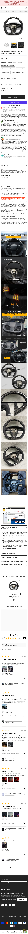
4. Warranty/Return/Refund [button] (12, 559)
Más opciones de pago (14, 103)
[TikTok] (6, 903)
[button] (23, 36)
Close (26, 1)
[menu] (1, 6)
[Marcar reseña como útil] (24, 676)
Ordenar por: (13, 651)
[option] (14, 24)
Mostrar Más (21, 700)
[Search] (5, 6)
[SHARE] (26, 95)
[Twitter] (13, 903)
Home (2, 9)
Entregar (22, 897)
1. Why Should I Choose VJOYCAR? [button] (9, 526)
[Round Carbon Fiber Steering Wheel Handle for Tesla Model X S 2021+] (14, 583)
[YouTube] (10, 903)
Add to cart (12, 95)
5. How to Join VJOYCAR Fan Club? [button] (11, 563)
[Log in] (22, 6)
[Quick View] (19, 579)
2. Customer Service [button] (8, 552)
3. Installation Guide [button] (9, 555)
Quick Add (14, 592)
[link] (14, 513)
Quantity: (3, 88)
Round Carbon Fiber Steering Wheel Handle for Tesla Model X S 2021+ (14, 595)
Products (7, 9)
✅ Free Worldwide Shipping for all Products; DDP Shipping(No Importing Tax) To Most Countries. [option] (14, 2)
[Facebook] (2, 903)
